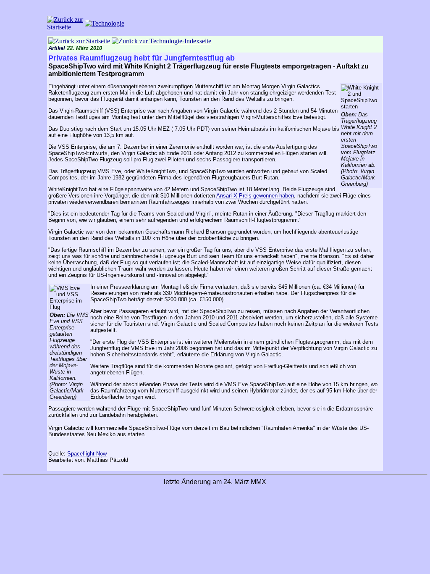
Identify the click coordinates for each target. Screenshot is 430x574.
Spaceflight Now (87, 453)
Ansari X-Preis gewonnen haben (255, 195)
